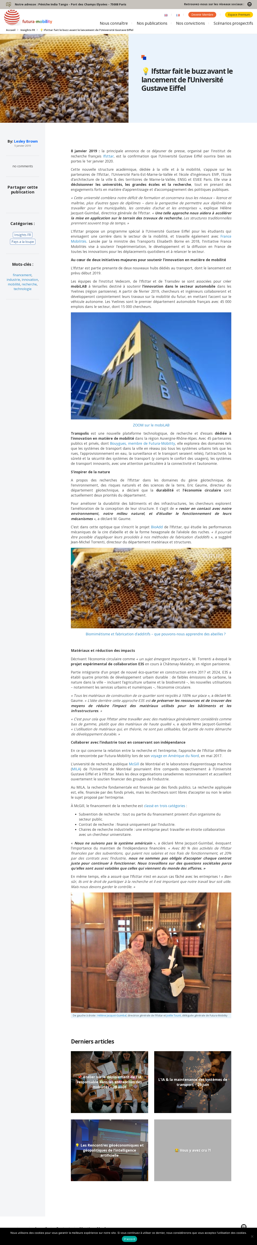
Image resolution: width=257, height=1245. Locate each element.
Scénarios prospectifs (233, 23)
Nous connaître (114, 23)
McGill (134, 764)
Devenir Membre (202, 14)
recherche (29, 284)
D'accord (129, 1239)
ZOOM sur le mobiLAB (151, 425)
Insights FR (27, 30)
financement (22, 275)
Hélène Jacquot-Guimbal (111, 1015)
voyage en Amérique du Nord (175, 755)
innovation (30, 279)
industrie (13, 279)
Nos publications (152, 23)
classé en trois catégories (164, 805)
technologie (23, 289)
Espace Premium (239, 14)
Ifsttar (108, 156)
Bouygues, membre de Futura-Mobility (142, 443)
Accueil (10, 30)
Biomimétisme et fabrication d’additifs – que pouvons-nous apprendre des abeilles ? (156, 634)
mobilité (14, 284)
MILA (76, 769)
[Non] (252, 1236)
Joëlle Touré (173, 1015)
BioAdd (157, 526)
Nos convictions (190, 23)
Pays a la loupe (22, 241)
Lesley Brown (26, 141)
